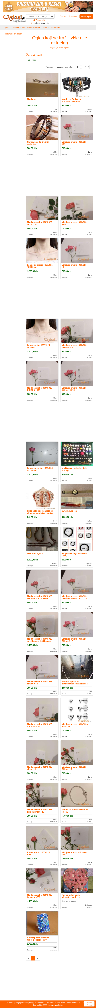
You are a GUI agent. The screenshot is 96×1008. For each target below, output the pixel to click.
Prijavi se (63, 16)
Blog (31, 1002)
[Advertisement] (59, 175)
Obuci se (15, 27)
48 (77, 67)
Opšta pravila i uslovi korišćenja (68, 1002)
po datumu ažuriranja (64, 67)
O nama (24, 1002)
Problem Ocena (89, 1003)
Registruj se (73, 16)
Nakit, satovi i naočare (31, 27)
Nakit (45, 27)
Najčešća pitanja (13, 1002)
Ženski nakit (55, 27)
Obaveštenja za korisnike (44, 1002)
